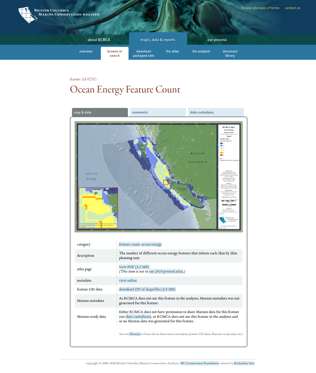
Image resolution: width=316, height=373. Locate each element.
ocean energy (151, 244)
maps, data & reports (158, 39)
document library (230, 53)
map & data (82, 112)
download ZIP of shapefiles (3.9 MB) (147, 289)
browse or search (114, 53)
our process (217, 39)
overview (85, 51)
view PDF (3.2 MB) (134, 267)
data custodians (202, 112)
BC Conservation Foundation (200, 363)
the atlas (172, 51)
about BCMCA (98, 39)
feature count (129, 244)
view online (128, 280)
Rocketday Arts (244, 363)
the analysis (201, 51)
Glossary (134, 334)
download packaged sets (143, 53)
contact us (292, 7)
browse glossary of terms (260, 7)
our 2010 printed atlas (166, 271)
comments (140, 112)
